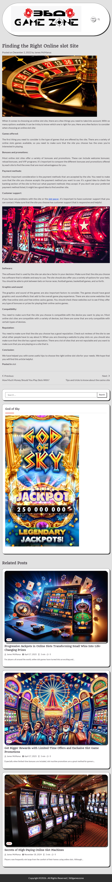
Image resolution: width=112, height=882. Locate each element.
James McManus (42, 52)
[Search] (99, 19)
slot (14, 364)
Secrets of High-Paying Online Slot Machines (34, 849)
